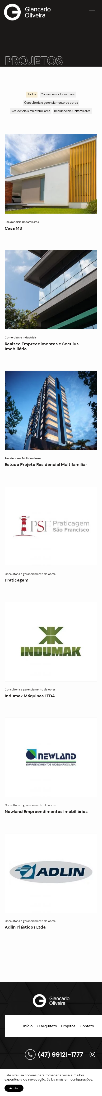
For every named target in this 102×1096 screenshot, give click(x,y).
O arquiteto (47, 1025)
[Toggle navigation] (92, 12)
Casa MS (13, 228)
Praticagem (16, 580)
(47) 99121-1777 (60, 1054)
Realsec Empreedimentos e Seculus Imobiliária (42, 346)
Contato (87, 1025)
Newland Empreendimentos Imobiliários (46, 811)
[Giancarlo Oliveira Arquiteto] (27, 12)
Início (27, 1025)
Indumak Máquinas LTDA (30, 696)
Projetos (68, 1025)
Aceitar (14, 1088)
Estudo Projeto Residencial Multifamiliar (46, 464)
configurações (81, 1079)
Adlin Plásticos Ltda (25, 927)
